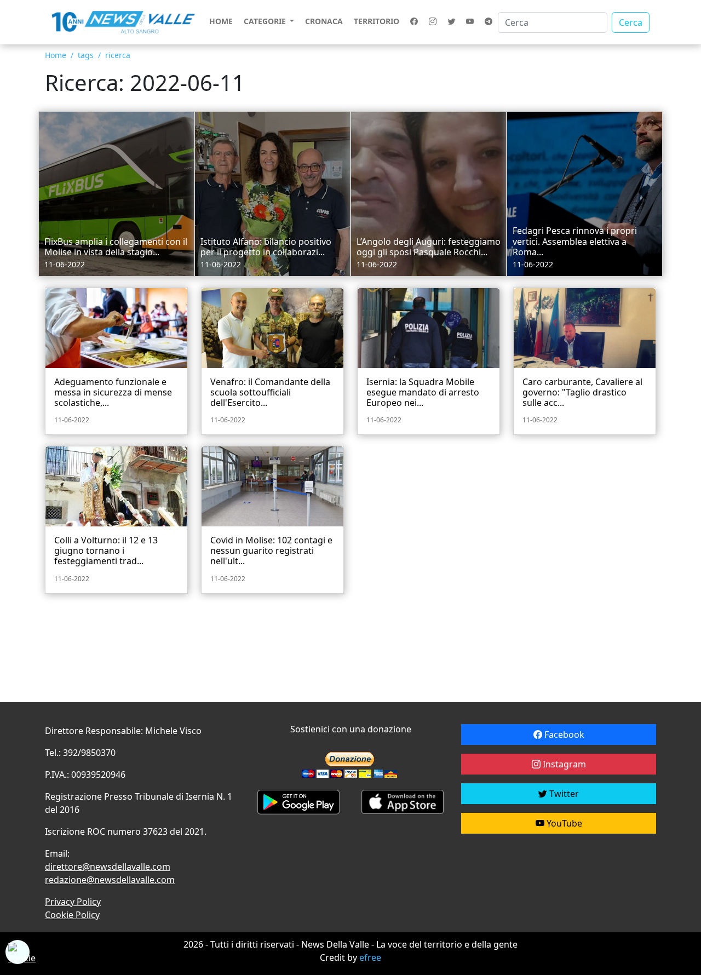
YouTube (563, 823)
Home (221, 21)
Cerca (630, 22)
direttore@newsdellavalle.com (107, 867)
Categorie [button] (266, 21)
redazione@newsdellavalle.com (110, 880)
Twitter (563, 794)
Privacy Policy (73, 902)
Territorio (376, 21)
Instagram (563, 764)
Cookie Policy (72, 915)
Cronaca (324, 21)
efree (370, 957)
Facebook (563, 735)
